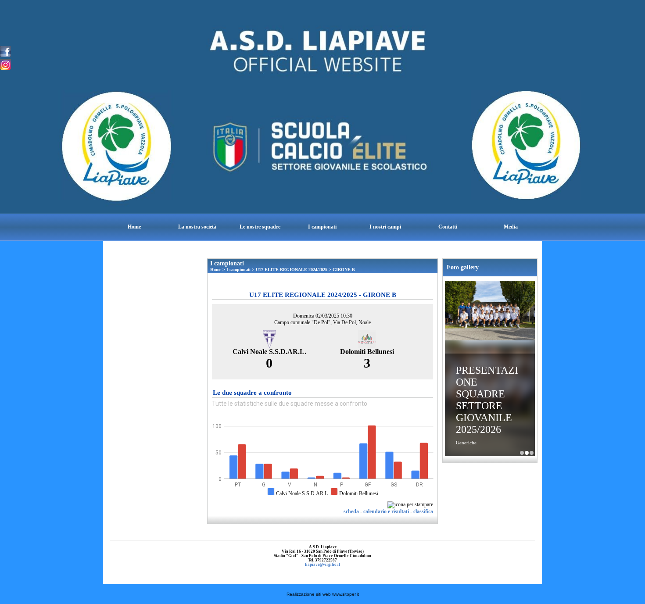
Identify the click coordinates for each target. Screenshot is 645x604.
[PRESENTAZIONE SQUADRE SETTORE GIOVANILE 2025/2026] (490, 311)
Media (511, 227)
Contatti (447, 227)
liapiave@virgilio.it (322, 564)
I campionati (322, 227)
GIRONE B (344, 269)
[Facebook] (5, 51)
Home (134, 227)
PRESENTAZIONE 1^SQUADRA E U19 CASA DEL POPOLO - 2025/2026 (522, 453)
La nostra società (197, 227)
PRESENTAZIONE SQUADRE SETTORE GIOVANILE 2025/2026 (487, 400)
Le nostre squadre (260, 227)
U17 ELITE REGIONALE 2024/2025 (291, 269)
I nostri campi (385, 227)
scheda (351, 511)
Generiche (466, 442)
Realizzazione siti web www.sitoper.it (323, 594)
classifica (423, 511)
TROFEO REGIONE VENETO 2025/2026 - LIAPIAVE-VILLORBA (532, 453)
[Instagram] (5, 64)
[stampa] (410, 504)
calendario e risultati (386, 511)
